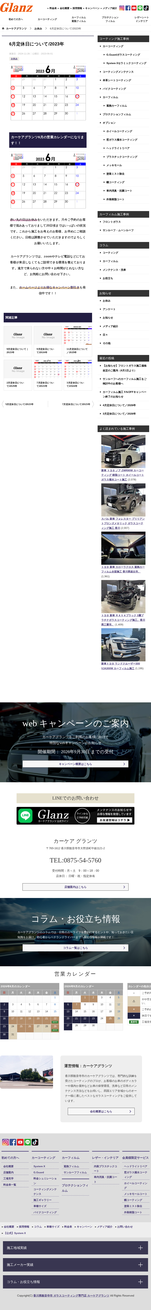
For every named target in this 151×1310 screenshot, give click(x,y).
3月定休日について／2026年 (119, 413)
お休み (14, 58)
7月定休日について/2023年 (45, 384)
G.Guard (39, 1172)
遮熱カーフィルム (116, 105)
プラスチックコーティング (121, 156)
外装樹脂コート (115, 199)
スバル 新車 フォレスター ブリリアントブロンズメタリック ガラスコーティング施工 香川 (123, 523)
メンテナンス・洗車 (114, 269)
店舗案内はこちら (75, 886)
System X (39, 1166)
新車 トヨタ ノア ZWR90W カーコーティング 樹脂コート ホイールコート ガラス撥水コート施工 (122, 475)
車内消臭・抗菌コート (119, 190)
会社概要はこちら (101, 1111)
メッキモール (114, 165)
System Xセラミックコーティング (126, 63)
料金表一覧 (9, 1184)
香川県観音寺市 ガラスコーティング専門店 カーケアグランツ (71, 1295)
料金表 (53, 8)
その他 (106, 343)
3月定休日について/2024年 (75, 384)
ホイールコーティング (119, 131)
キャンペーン (92, 8)
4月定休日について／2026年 (119, 405)
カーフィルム (110, 97)
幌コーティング (115, 182)
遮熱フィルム (71, 1166)
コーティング (110, 252)
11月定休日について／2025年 (77, 351)
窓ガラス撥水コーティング (121, 139)
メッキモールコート (135, 1193)
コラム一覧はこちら (75, 947)
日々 (105, 334)
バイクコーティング (114, 88)
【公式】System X (14, 1233)
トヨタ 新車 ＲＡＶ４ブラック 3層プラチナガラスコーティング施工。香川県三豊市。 (123, 620)
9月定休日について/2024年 (45, 351)
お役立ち (108, 278)
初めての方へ (16, 19)
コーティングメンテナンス (118, 71)
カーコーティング (47, 19)
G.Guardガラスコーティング (123, 54)
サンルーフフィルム (75, 1172)
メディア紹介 (109, 8)
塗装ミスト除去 (115, 173)
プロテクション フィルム (110, 19)
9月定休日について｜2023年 (18, 351)
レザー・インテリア (105, 1157)
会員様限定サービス (135, 1157)
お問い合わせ (125, 1226)
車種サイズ (40, 1206)
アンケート (109, 309)
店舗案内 (8, 1172)
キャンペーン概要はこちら (75, 764)
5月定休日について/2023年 (20, 404)
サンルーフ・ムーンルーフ (118, 230)
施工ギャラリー (43, 1199)
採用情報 (77, 8)
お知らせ (108, 317)
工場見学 (8, 1178)
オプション (109, 122)
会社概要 (64, 8)
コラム (37, 1226)
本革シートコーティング (117, 80)
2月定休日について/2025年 (15, 384)
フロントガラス (112, 221)
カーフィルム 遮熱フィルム (79, 19)
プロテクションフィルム (117, 114)
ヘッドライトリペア (118, 148)
